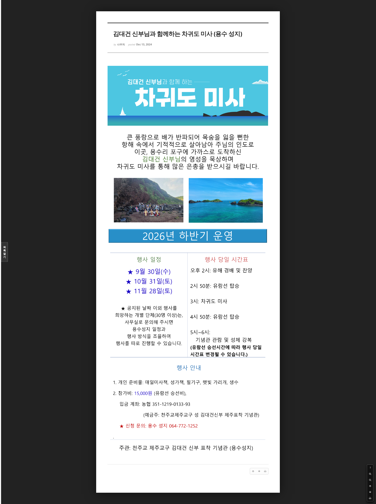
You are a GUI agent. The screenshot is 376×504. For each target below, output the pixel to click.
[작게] (370, 480)
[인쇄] (370, 498)
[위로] (370, 486)
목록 (4, 252)
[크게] (370, 474)
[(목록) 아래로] (370, 492)
